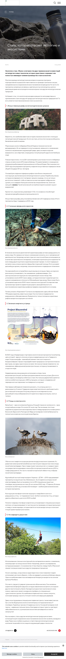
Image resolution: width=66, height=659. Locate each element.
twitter (23, 630)
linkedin (27, 630)
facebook (19, 630)
